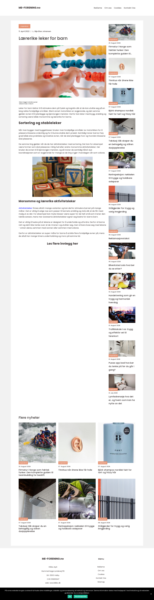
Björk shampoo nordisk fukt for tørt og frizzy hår (122, 112)
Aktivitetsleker (25, 208)
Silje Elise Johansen (42, 31)
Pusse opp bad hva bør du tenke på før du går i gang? (121, 366)
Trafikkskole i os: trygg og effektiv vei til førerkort (121, 333)
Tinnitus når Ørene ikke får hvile (121, 82)
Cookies (117, 8)
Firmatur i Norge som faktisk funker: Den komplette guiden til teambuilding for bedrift (122, 50)
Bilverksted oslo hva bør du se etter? (122, 267)
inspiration (24, 26)
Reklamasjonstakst (119, 238)
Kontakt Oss (129, 8)
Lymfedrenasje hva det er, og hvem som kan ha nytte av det (122, 400)
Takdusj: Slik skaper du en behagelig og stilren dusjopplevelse (121, 144)
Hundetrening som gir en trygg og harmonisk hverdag (122, 299)
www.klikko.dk (55, 583)
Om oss (108, 8)
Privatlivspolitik (80, 596)
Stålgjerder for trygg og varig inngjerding (121, 210)
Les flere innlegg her (62, 243)
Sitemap (101, 582)
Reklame (98, 8)
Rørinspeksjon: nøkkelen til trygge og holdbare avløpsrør (121, 178)
